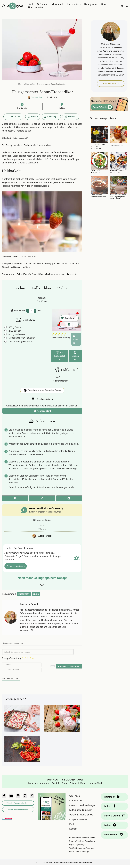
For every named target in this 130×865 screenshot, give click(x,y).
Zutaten (34, 116)
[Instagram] (18, 796)
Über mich (74, 796)
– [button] (27, 311)
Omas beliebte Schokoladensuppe (98, 196)
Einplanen (75, 357)
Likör (36, 594)
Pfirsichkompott (116, 146)
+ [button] (35, 311)
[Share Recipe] (42, 498)
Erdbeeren (23, 594)
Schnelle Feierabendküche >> (18, 803)
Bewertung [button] (45, 553)
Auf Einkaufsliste (59, 355)
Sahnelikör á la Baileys (42, 274)
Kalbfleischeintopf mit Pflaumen (117, 172)
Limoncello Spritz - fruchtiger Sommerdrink (98, 146)
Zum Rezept (14, 116)
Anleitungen (52, 116)
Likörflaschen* (61, 381)
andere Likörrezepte (68, 274)
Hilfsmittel (72, 116)
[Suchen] (122, 6)
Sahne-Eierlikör (24, 274)
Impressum (74, 862)
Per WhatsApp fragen (16, 566)
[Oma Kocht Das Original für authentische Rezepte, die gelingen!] (12, 6)
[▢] (6, 327)
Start (20, 84)
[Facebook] (4, 796)
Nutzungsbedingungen (80, 810)
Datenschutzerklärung (86, 862)
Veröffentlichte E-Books (81, 814)
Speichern (70, 318)
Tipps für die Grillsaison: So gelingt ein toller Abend (118, 197)
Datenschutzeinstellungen (82, 805)
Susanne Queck (38, 97)
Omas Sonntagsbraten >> (18, 809)
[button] (47, 4)
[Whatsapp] (32, 796)
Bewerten (75, 341)
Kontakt (73, 828)
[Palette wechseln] (127, 6)
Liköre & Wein (29, 84)
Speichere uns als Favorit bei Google (44, 390)
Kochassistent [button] (43, 411)
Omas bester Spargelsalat (96, 172)
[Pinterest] (25, 796)
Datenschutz (75, 800)
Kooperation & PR (78, 819)
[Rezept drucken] (69, 498)
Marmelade (57, 4)
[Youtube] (11, 796)
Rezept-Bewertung (11, 658)
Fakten (72, 824)
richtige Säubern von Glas (18, 267)
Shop (104, 4)
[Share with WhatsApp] (69, 324)
